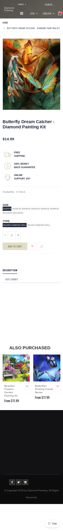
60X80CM (54, 209)
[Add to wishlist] (32, 246)
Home (5, 22)
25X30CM (16, 209)
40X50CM (35, 209)
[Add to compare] (41, 246)
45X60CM (45, 209)
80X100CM (7, 213)
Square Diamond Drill (14, 225)
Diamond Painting (9, 9)
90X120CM (18, 213)
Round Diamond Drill (38, 225)
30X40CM (26, 209)
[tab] (10, 270)
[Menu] (21, 13)
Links (21, 4)
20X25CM (7, 209)
